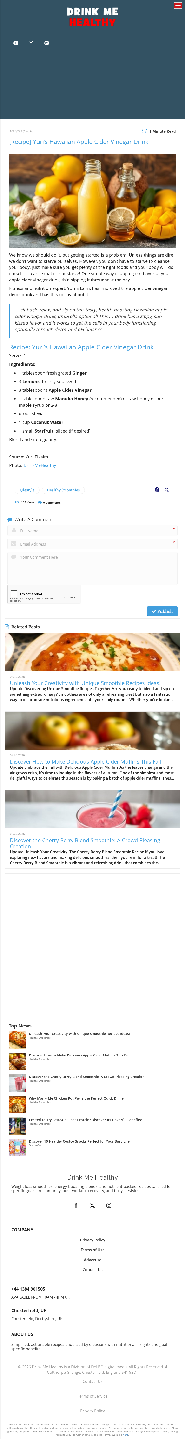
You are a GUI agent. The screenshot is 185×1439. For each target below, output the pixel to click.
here (125, 1434)
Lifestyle (27, 490)
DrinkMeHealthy (40, 465)
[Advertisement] (92, 85)
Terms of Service (92, 1396)
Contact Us (93, 1381)
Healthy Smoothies (63, 490)
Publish (164, 611)
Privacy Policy (92, 1411)
